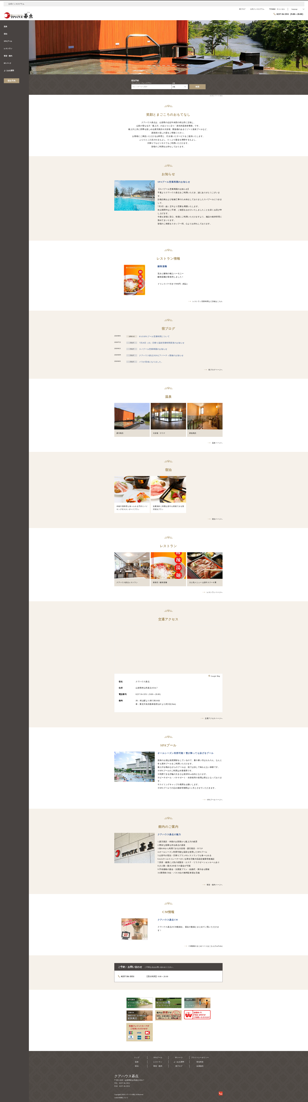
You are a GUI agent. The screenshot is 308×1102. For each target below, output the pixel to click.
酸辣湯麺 (162, 266)
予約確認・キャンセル (277, 9)
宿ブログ (179, 1066)
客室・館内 (157, 1066)
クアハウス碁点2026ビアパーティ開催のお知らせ (161, 355)
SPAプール (158, 1057)
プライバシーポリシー (200, 1057)
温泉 (136, 1062)
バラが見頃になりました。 (151, 362)
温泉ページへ (217, 443)
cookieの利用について (121, 1098)
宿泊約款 (200, 1062)
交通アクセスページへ (214, 718)
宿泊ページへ (217, 519)
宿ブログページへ (215, 370)
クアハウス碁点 (126, 1076)
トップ (136, 1057)
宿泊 (136, 1066)
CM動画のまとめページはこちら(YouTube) (206, 946)
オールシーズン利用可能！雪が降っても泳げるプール (186, 753)
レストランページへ (215, 592)
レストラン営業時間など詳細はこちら (207, 301)
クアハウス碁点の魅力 (169, 834)
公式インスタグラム (16, 4)
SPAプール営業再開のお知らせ (174, 182)
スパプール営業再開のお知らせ (153, 349)
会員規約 (200, 1066)
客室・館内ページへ (215, 885)
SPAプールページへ (215, 800)
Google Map (215, 676)
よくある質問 (179, 1062)
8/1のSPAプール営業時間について (154, 336)
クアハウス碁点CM (168, 920)
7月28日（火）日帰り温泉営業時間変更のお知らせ (161, 343)
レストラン (157, 1062)
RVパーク (179, 1057)
